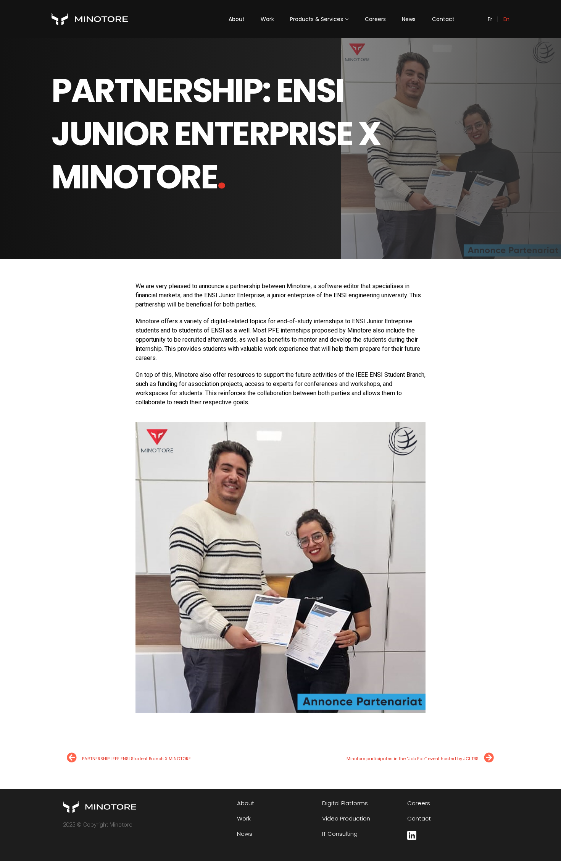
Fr (490, 19)
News (409, 19)
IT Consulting (340, 834)
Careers (375, 19)
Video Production (346, 819)
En (506, 19)
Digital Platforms (345, 803)
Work (267, 19)
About (237, 19)
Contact (443, 19)
